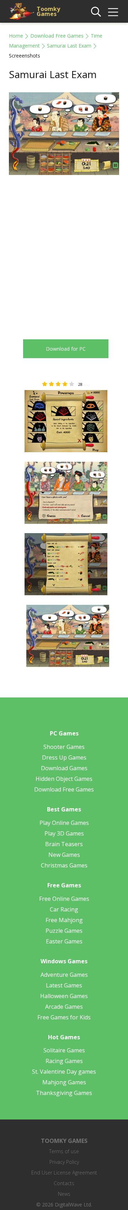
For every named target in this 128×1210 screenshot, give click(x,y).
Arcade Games (64, 1007)
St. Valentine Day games (64, 1071)
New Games (64, 855)
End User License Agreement (64, 1172)
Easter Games (64, 941)
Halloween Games (64, 996)
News (64, 1193)
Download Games (64, 768)
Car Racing (64, 909)
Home (16, 35)
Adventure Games (64, 975)
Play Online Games (64, 823)
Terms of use (64, 1151)
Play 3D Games (64, 833)
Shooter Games (64, 747)
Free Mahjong (64, 920)
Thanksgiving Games (64, 1093)
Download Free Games (57, 35)
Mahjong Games (64, 1082)
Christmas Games (64, 865)
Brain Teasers (64, 844)
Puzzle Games (64, 931)
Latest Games (64, 985)
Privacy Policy (64, 1162)
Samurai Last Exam (69, 45)
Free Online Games (64, 899)
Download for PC (66, 348)
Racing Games (64, 1061)
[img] (113, 12)
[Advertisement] (64, 252)
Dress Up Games (64, 757)
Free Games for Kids (64, 1017)
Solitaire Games (64, 1050)
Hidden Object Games (64, 779)
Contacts (64, 1183)
